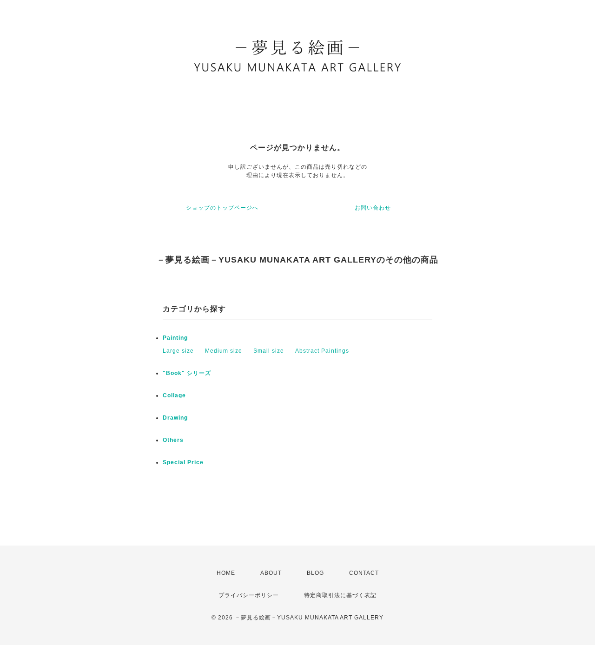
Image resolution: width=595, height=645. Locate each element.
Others (173, 440)
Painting (175, 338)
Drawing (175, 418)
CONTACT (364, 573)
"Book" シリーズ (187, 373)
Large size (178, 351)
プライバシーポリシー (248, 595)
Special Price (183, 462)
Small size (268, 351)
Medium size (223, 351)
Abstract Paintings (322, 351)
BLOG (315, 573)
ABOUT (271, 573)
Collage (174, 395)
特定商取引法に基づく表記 (340, 595)
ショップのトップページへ (222, 207)
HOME (226, 573)
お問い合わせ (373, 207)
